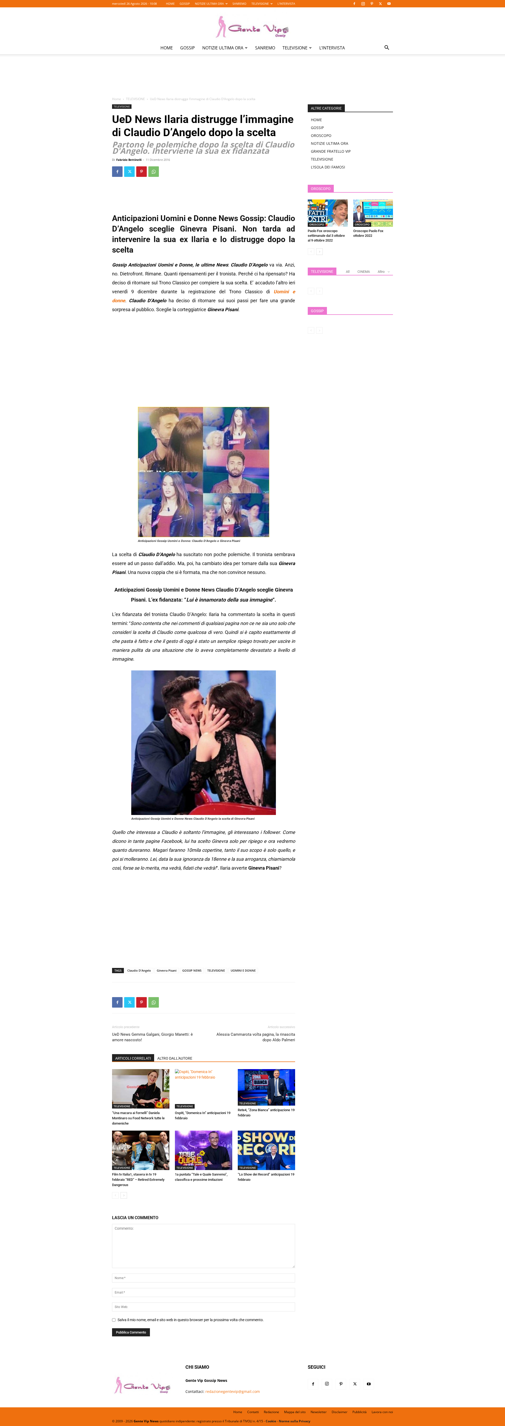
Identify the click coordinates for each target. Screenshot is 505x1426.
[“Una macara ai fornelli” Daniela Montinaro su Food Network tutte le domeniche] (140, 1089)
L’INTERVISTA (286, 4)
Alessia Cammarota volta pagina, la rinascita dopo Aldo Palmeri (255, 1037)
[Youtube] (389, 3)
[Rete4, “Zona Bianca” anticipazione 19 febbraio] (266, 1087)
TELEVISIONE (260, 4)
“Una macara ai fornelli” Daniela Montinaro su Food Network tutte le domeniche (138, 1118)
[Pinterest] (372, 3)
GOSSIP (185, 4)
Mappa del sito (295, 1412)
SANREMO (239, 4)
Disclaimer (339, 1412)
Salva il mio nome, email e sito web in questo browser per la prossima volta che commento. (191, 1320)
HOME (170, 4)
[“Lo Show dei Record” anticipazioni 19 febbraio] (266, 1150)
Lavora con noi (382, 1412)
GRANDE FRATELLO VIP (331, 151)
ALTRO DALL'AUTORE (174, 1058)
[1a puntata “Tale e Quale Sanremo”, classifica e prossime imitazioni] (203, 1150)
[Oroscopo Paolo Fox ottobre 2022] (373, 213)
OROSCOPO (321, 135)
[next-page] (123, 1195)
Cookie (271, 1421)
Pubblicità (359, 1412)
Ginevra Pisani (166, 970)
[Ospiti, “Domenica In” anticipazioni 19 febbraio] (203, 1089)
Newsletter (319, 1412)
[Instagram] (363, 3)
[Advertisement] (252, 79)
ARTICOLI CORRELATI (133, 1058)
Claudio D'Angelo (139, 970)
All (348, 272)
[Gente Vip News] (252, 24)
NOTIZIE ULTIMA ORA (209, 4)
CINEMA (363, 272)
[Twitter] (380, 3)
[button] (386, 48)
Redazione (271, 1412)
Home (116, 99)
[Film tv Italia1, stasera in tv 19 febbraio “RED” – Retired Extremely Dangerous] (140, 1150)
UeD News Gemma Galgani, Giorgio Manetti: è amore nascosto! (152, 1037)
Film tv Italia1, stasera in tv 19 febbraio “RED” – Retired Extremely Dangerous (138, 1179)
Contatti (253, 1412)
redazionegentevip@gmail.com (232, 1391)
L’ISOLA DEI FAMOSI (328, 167)
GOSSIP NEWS (191, 970)
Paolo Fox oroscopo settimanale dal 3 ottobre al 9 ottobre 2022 (326, 235)
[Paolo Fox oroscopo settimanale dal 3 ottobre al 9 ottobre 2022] (328, 213)
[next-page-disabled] (319, 291)
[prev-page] (115, 1195)
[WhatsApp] (153, 171)
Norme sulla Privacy (294, 1421)
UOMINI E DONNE (243, 970)
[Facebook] (354, 3)
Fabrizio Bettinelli (129, 160)
